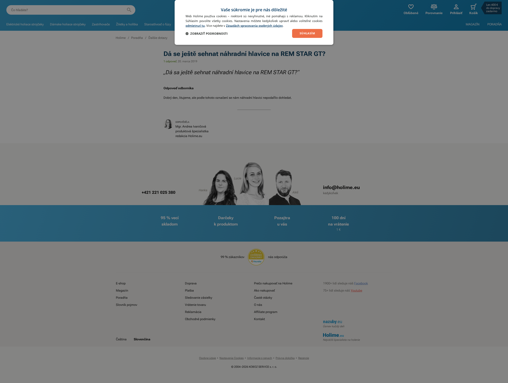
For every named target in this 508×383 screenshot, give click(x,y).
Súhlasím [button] (307, 33)
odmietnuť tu (195, 26)
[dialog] (254, 22)
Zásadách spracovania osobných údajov (254, 26)
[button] (207, 33)
